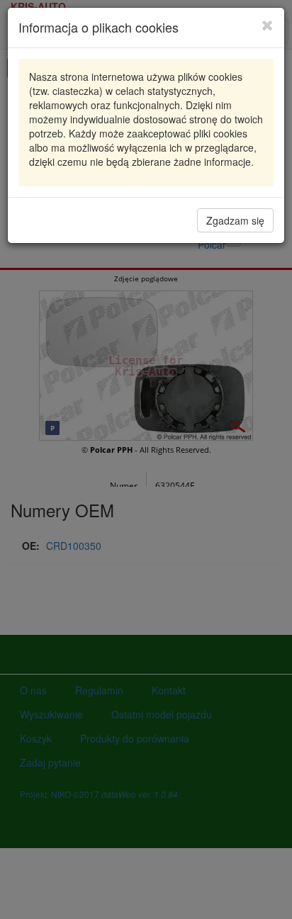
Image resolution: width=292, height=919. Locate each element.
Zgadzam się (235, 220)
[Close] (268, 25)
